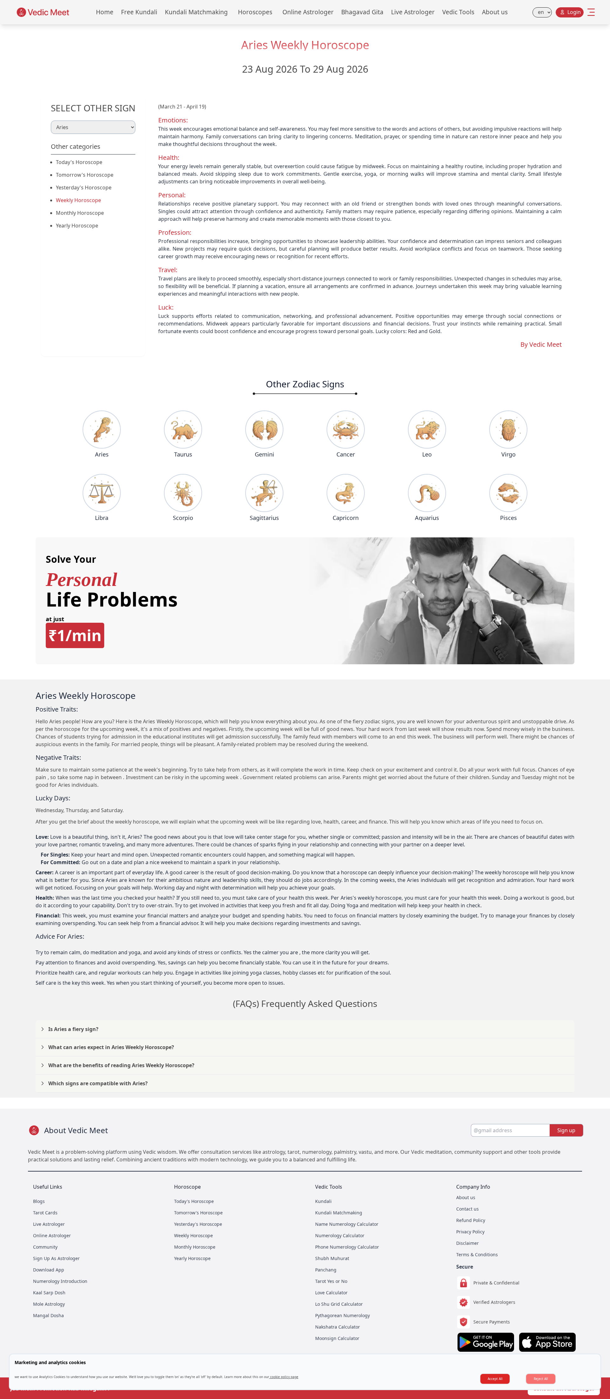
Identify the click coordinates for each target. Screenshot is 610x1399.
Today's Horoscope (79, 162)
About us (495, 12)
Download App (48, 1270)
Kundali (323, 1201)
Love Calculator (331, 1293)
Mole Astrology (49, 1304)
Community (45, 1247)
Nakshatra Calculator (337, 1327)
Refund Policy (470, 1220)
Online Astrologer (308, 12)
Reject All (541, 1378)
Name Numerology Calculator (346, 1224)
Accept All (495, 1378)
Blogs (39, 1201)
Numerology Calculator (339, 1235)
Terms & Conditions (477, 1254)
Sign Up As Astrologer (56, 1258)
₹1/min (75, 635)
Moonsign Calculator (337, 1338)
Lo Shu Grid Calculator (339, 1304)
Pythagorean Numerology (342, 1315)
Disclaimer (467, 1243)
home (104, 12)
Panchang (325, 1270)
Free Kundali (139, 12)
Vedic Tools (458, 12)
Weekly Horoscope (78, 200)
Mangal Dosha (48, 1315)
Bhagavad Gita (362, 12)
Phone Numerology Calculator (347, 1247)
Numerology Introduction (60, 1281)
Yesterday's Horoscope (84, 187)
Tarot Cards (45, 1213)
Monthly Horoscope (80, 212)
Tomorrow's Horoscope (84, 174)
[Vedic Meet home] (43, 12)
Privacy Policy (470, 1232)
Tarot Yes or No (331, 1281)
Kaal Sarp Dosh (49, 1293)
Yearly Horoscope (77, 225)
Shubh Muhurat (332, 1258)
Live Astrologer (413, 12)
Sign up (566, 1130)
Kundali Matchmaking (196, 12)
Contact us (467, 1209)
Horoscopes (255, 12)
